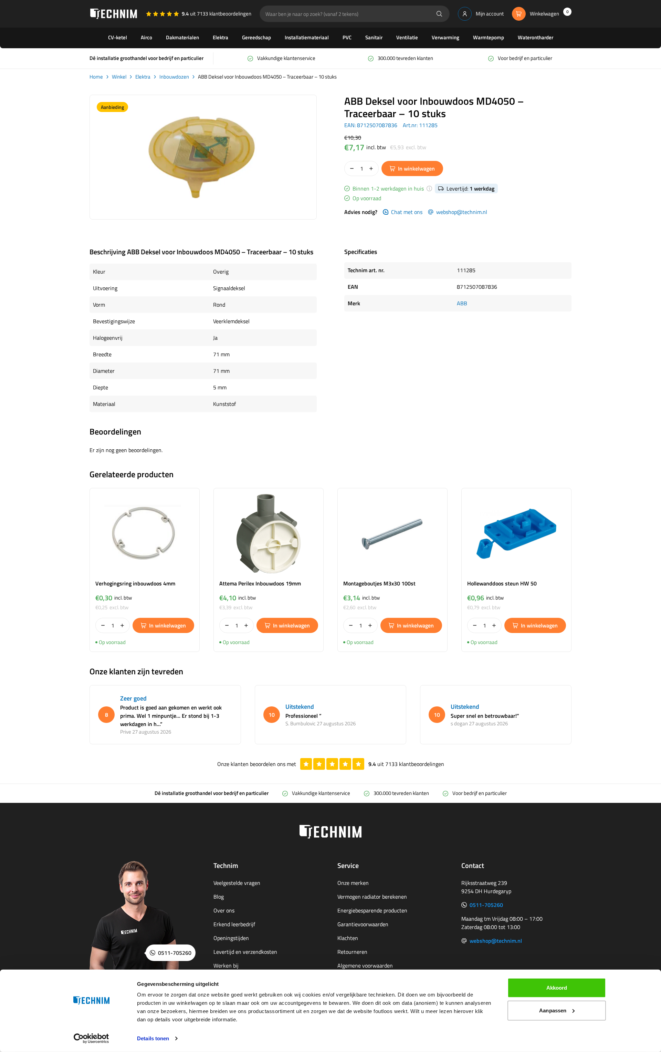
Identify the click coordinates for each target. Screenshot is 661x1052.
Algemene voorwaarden (365, 965)
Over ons (223, 910)
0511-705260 (486, 905)
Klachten (347, 938)
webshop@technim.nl (461, 212)
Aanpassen (552, 1010)
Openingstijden (231, 938)
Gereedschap (256, 37)
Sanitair (373, 37)
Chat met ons (406, 212)
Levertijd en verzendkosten (245, 952)
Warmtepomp (488, 37)
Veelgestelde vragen (236, 883)
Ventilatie (407, 37)
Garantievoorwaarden (362, 924)
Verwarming (445, 37)
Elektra (220, 37)
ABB (462, 303)
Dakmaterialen (182, 37)
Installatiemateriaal (307, 37)
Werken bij (226, 965)
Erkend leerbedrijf (234, 924)
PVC (347, 37)
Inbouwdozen (174, 77)
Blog (218, 896)
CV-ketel (117, 37)
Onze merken (353, 883)
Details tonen (153, 1038)
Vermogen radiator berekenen (372, 896)
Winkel (119, 77)
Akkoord (556, 988)
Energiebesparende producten (372, 910)
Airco (146, 37)
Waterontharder (535, 37)
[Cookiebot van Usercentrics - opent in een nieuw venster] (91, 1038)
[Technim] (114, 14)
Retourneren (352, 952)
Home (96, 77)
